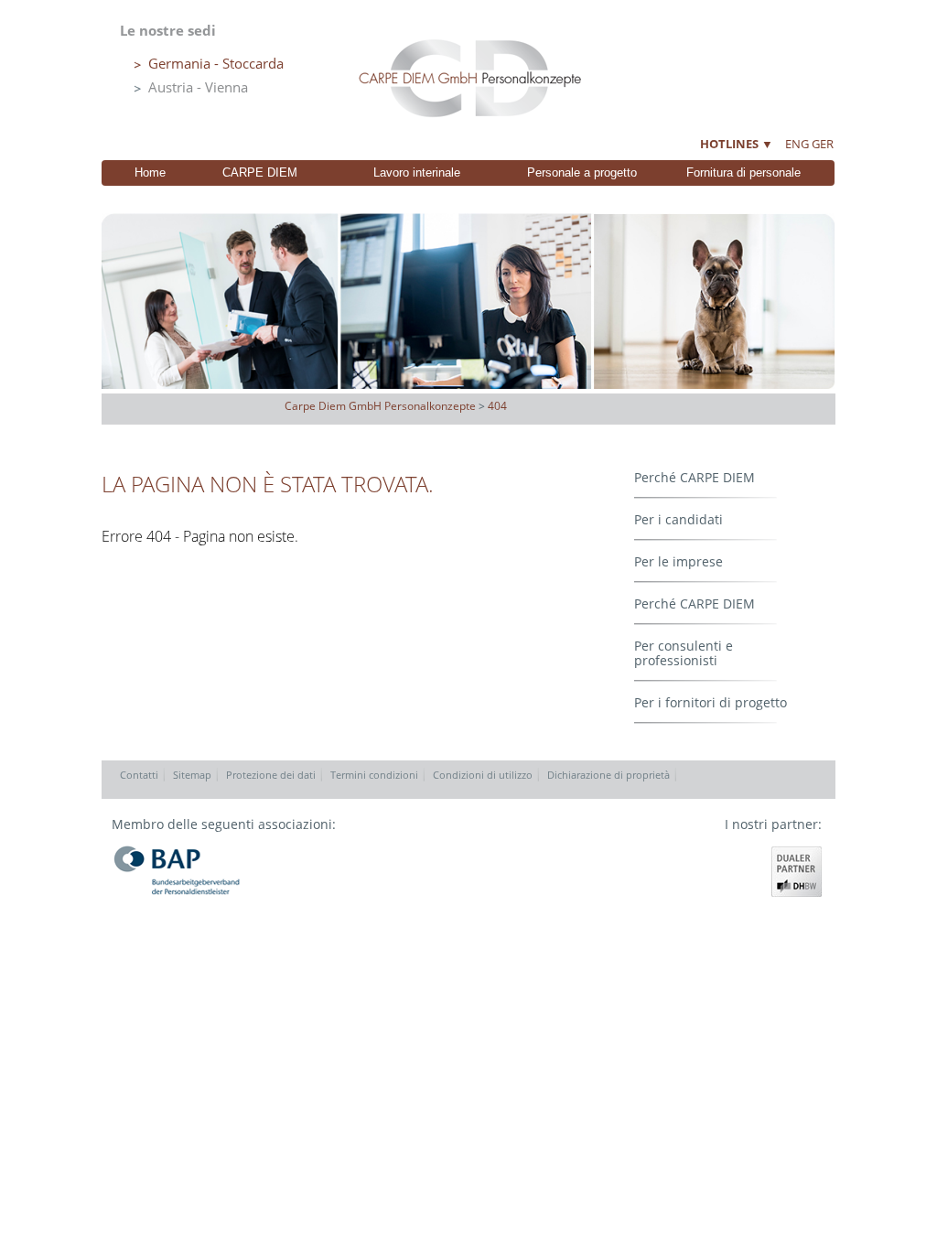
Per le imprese (678, 561)
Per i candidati (678, 519)
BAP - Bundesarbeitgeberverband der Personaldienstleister (177, 871)
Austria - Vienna (198, 87)
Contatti (139, 774)
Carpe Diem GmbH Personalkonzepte (380, 406)
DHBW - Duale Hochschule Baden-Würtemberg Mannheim (796, 871)
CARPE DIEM (259, 172)
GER (823, 143)
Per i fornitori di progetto (710, 702)
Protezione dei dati (271, 774)
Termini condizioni (374, 774)
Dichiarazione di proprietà (608, 774)
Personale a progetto (582, 172)
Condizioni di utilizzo (483, 774)
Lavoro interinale (416, 172)
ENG (797, 143)
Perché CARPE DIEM (694, 477)
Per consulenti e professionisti (683, 653)
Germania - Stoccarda (216, 63)
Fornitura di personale (743, 172)
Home (150, 172)
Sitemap (192, 774)
